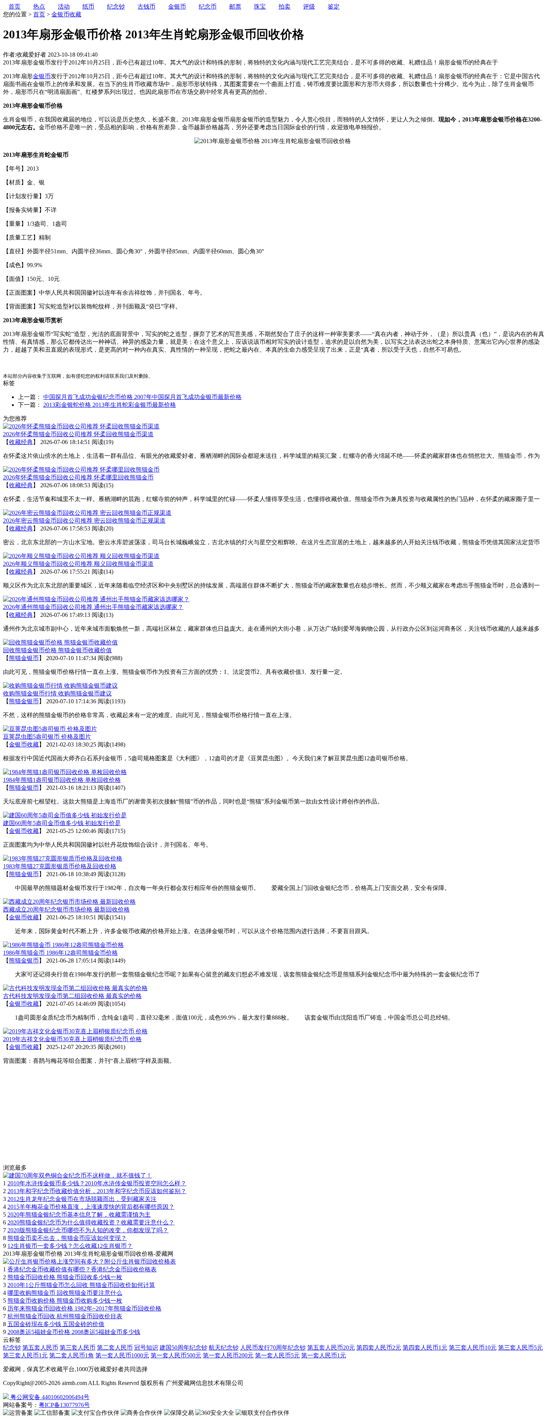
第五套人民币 (40, 1347)
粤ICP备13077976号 (64, 1405)
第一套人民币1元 (323, 1355)
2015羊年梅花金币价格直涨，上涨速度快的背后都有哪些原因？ (90, 1207)
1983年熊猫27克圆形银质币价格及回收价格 (59, 866)
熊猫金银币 (24, 658)
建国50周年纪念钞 (183, 1347)
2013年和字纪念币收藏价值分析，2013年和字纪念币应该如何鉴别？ (96, 1191)
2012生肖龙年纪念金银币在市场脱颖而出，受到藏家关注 (82, 1199)
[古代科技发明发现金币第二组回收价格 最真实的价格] (75, 988)
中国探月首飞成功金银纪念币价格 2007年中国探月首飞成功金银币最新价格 (142, 397)
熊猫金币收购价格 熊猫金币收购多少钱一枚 (64, 1300)
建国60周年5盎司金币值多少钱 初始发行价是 (62, 823)
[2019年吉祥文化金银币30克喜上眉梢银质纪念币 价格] (75, 1031)
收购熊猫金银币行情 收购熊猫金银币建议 (57, 693)
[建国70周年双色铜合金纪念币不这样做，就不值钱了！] (77, 1175)
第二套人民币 (115, 1347)
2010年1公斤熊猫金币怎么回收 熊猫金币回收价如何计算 (81, 1285)
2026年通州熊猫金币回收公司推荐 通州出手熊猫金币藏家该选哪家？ (93, 607)
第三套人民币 (77, 1347)
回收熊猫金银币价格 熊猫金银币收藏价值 (57, 650)
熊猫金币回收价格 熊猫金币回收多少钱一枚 (64, 1277)
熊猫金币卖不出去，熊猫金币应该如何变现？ (67, 1238)
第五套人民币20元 (331, 1347)
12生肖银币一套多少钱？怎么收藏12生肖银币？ (70, 1246)
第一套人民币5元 (277, 1355)
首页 (39, 14)
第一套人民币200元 (228, 1355)
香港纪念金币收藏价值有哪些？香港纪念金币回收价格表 (82, 1269)
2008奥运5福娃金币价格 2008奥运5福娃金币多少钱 (73, 1332)
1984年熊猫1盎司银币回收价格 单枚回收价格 (62, 780)
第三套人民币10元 (473, 1347)
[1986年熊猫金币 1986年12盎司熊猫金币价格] (63, 945)
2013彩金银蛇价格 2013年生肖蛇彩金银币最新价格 (109, 405)
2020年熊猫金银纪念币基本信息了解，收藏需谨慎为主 (79, 1214)
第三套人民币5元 (520, 1347)
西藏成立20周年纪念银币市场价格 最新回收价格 (66, 909)
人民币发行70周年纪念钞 (273, 1347)
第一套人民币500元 (176, 1355)
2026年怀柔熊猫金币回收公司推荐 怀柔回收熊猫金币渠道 (78, 434)
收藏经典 (21, 442)
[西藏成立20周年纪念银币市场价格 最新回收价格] (69, 901)
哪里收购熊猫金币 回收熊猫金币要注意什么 (64, 1293)
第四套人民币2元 (378, 1347)
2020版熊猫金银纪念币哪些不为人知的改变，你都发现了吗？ (88, 1230)
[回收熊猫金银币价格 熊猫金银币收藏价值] (60, 642)
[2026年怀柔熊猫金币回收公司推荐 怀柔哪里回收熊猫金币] (81, 469)
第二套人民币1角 (71, 1355)
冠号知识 (146, 1347)
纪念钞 (12, 1347)
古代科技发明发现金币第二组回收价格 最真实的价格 (72, 996)
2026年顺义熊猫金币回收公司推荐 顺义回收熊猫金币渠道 (78, 564)
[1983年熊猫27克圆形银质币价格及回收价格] (62, 858)
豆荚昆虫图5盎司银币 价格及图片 (47, 736)
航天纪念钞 (224, 1347)
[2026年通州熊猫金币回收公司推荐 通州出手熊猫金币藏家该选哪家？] (96, 599)
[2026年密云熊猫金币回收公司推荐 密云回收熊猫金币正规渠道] (87, 513)
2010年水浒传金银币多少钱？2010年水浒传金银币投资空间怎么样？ (96, 1183)
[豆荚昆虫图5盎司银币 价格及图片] (50, 729)
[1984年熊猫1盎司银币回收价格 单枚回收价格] (65, 772)
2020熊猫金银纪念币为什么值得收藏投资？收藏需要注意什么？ (90, 1222)
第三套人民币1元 (25, 1355)
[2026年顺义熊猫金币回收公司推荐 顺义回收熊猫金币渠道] (81, 556)
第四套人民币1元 (425, 1347)
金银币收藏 (66, 14)
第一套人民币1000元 (122, 1355)
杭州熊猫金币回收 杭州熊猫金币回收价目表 (64, 1316)
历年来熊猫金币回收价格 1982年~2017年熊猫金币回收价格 (84, 1308)
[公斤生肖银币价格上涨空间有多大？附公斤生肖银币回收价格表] (89, 1261)
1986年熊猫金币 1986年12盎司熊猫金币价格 (60, 953)
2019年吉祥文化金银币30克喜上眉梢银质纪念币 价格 (72, 1039)
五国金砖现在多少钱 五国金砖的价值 (55, 1324)
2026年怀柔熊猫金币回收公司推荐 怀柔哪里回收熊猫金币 (78, 477)
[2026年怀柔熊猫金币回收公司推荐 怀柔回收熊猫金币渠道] (81, 426)
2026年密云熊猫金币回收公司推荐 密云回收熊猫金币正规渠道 (84, 520)
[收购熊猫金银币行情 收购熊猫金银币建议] (60, 685)
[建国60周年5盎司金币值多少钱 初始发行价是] (65, 815)
